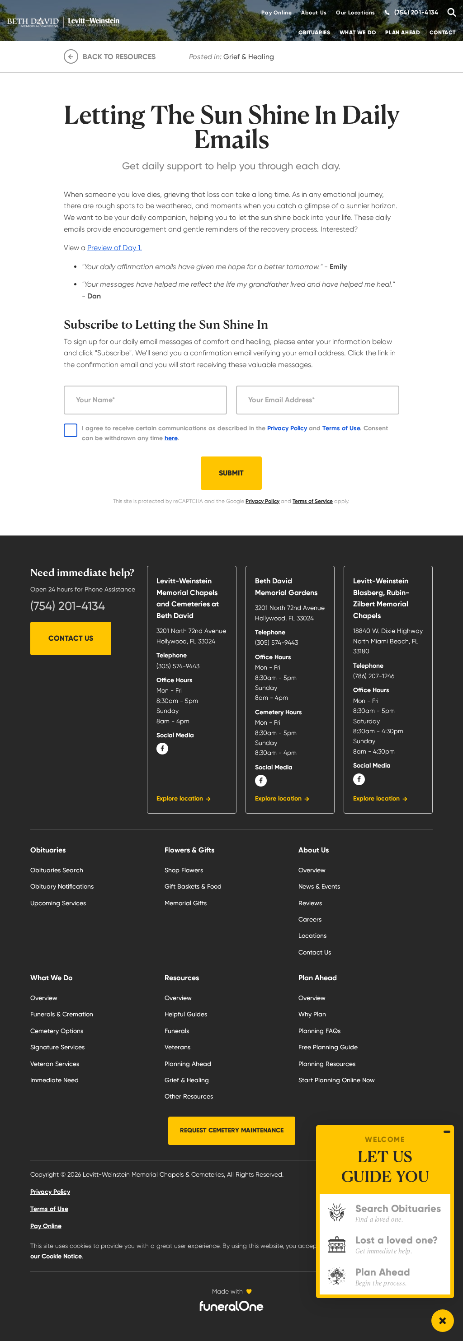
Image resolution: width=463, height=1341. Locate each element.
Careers (309, 919)
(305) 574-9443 (177, 666)
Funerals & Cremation (61, 1014)
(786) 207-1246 (373, 676)
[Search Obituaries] (449, 12)
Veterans (177, 1047)
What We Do (358, 32)
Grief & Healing (187, 1080)
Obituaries (314, 32)
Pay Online (276, 12)
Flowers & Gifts (189, 850)
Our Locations (355, 12)
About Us (314, 12)
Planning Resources (326, 1063)
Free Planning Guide (328, 1047)
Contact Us (70, 638)
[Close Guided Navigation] (447, 1131)
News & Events (319, 886)
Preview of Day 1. (114, 247)
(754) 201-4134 (67, 606)
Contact (443, 32)
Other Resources (189, 1096)
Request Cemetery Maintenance (231, 1130)
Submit (231, 473)
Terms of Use (341, 428)
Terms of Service (313, 501)
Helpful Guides (186, 1014)
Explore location (179, 798)
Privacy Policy (287, 428)
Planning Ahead (188, 1063)
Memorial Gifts (186, 903)
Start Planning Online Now (336, 1080)
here (171, 438)
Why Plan (312, 1014)
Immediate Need (54, 1080)
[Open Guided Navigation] (442, 1320)
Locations (312, 935)
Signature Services (57, 1047)
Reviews (310, 903)
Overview (43, 997)
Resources (182, 977)
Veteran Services (54, 1063)
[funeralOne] (231, 1306)
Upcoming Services (58, 903)
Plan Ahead (402, 32)
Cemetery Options (56, 1030)
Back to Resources (119, 56)
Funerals (177, 1030)
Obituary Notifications (62, 886)
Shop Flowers (184, 870)
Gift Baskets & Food (193, 886)
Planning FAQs (319, 1030)
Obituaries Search (56, 870)
